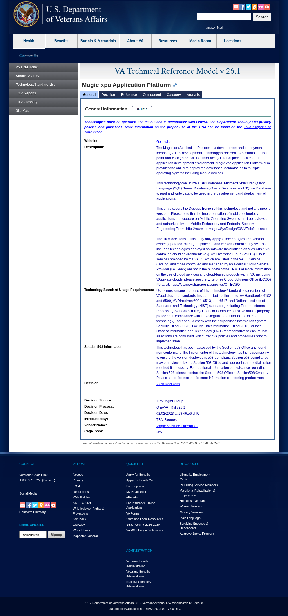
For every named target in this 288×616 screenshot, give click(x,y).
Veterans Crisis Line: (33, 475)
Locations (232, 41)
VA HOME (79, 464)
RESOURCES (189, 464)
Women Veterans (191, 506)
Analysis (193, 95)
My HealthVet (136, 491)
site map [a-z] (214, 27)
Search (28, 76)
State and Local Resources (144, 519)
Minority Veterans (191, 512)
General (89, 95)
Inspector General (85, 536)
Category (174, 95)
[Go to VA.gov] (61, 14)
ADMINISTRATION (139, 550)
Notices (78, 474)
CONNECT (27, 464)
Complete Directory (32, 512)
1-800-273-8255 (30, 480)
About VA (135, 41)
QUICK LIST (134, 464)
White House (81, 530)
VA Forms (133, 513)
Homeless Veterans (193, 500)
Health (28, 41)
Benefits (61, 41)
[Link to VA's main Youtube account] (267, 6)
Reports (26, 93)
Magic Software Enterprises (177, 426)
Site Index (79, 519)
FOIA (76, 486)
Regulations (81, 491)
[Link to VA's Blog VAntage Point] (254, 6)
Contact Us (28, 55)
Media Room (200, 41)
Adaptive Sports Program (197, 533)
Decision (108, 95)
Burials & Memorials (98, 41)
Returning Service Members (199, 485)
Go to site (163, 142)
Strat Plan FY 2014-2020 (143, 524)
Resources (168, 41)
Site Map (22, 111)
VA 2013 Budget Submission (145, 530)
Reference (129, 95)
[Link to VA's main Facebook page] (242, 6)
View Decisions (168, 384)
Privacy (78, 480)
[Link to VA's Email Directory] (236, 6)
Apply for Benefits (138, 474)
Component (152, 95)
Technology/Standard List (35, 85)
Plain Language (190, 518)
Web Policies (81, 497)
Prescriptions (135, 486)
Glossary (26, 102)
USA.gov (79, 524)
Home (27, 67)
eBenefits (132, 497)
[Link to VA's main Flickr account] (261, 6)
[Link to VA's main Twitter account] (248, 6)
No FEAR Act (82, 503)
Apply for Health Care (141, 480)
